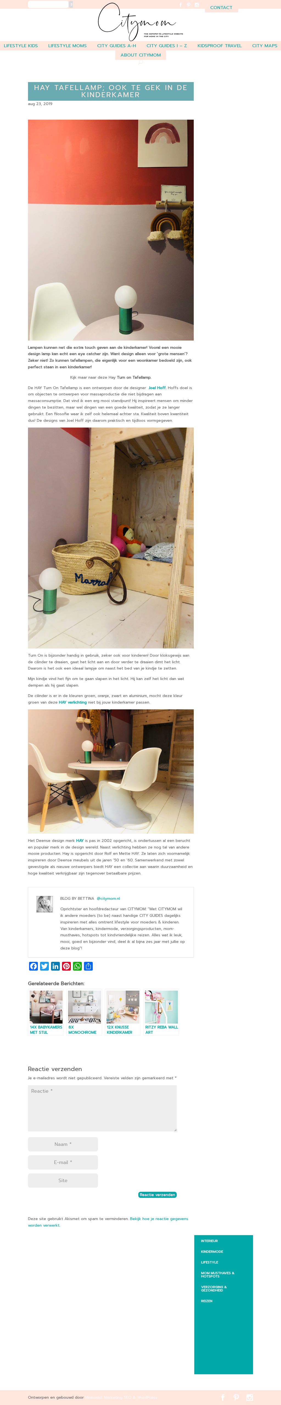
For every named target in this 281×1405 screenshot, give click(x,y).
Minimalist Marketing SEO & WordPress (121, 1397)
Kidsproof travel (220, 45)
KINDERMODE (212, 1251)
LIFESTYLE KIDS (21, 45)
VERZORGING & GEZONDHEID (214, 1289)
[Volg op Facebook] (184, 8)
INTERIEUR (209, 1240)
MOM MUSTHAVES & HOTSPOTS (217, 1275)
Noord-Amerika (219, 1355)
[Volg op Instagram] (200, 8)
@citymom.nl (108, 898)
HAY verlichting (73, 702)
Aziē (209, 1331)
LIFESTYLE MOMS (67, 45)
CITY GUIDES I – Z (167, 45)
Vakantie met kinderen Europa (225, 1343)
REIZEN (206, 1301)
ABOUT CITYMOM (140, 55)
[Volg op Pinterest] (192, 8)
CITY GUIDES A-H (116, 45)
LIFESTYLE (209, 1262)
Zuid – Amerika (218, 1366)
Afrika (211, 1309)
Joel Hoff (157, 388)
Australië (214, 1320)
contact (221, 7)
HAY (80, 841)
